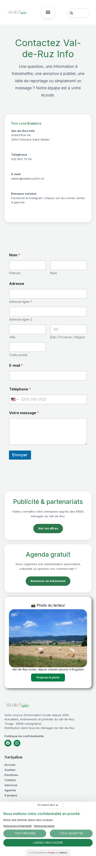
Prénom (15, 273)
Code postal (18, 355)
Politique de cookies (44, 826)
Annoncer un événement (48, 581)
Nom (53, 273)
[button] (48, 12)
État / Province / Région (67, 337)
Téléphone (20, 389)
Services (10, 785)
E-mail (16, 365)
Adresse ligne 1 (20, 302)
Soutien (9, 770)
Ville (12, 337)
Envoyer (20, 455)
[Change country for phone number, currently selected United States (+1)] (14, 399)
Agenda (10, 790)
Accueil (9, 764)
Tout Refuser (24, 833)
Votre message (24, 413)
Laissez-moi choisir (48, 842)
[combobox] (78, 13)
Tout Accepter (71, 833)
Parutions (11, 775)
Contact (10, 780)
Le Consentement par (48, 852)
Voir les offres (48, 528)
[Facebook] (7, 743)
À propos (10, 795)
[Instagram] (17, 743)
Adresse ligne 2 (20, 319)
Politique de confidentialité (24, 736)
